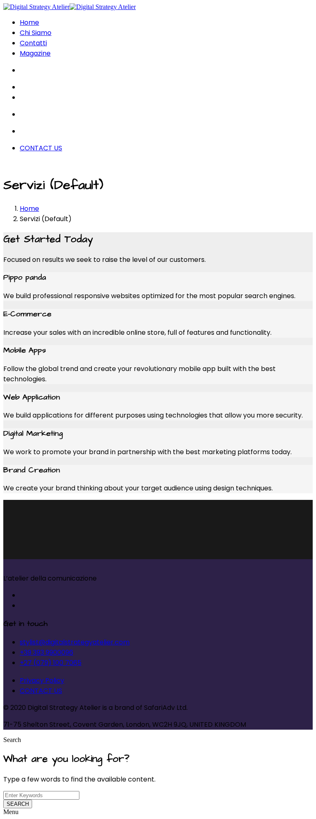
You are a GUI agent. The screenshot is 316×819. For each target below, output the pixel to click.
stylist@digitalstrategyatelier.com (75, 642)
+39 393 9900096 (46, 652)
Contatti (33, 43)
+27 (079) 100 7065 (50, 662)
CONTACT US (41, 148)
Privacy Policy (42, 680)
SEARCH (18, 804)
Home (29, 22)
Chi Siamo (35, 32)
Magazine (35, 53)
